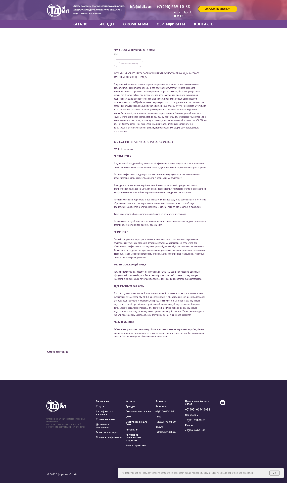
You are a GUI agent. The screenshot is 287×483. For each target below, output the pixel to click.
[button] (217, 9)
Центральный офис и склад (197, 402)
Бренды (130, 406)
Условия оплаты (105, 419)
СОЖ (128, 416)
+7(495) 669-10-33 (197, 409)
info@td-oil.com (140, 7)
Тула (158, 416)
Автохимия (132, 429)
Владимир (161, 406)
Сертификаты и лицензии (104, 413)
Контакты (161, 401)
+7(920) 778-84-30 (165, 422)
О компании (102, 401)
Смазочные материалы (139, 411)
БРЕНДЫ (106, 24)
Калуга (159, 427)
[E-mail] (222, 404)
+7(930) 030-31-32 (165, 411)
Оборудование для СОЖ (136, 423)
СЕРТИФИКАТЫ (171, 24)
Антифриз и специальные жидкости (133, 437)
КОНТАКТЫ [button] (204, 24)
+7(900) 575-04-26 (165, 432)
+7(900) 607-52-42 (195, 430)
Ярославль (191, 415)
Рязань (189, 425)
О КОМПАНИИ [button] (135, 24)
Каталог (130, 401)
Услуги (100, 406)
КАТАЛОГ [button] (81, 24)
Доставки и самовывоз (102, 425)
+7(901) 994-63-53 (195, 420)
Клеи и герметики (136, 445)
